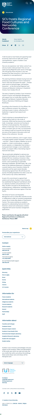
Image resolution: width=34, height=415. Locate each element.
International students (8, 299)
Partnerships (5, 311)
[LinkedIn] (15, 45)
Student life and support (8, 338)
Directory (4, 272)
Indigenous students (7, 302)
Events (4, 279)
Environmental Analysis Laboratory (11, 333)
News (3, 277)
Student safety (6, 341)
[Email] (23, 45)
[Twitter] (12, 45)
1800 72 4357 (5, 254)
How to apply (5, 275)
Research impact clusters (9, 328)
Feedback (5, 378)
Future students (6, 297)
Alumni (4, 309)
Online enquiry (6, 246)
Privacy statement (7, 381)
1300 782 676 (5, 262)
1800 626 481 (5, 250)
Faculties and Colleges (8, 324)
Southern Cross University (10, 400)
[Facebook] (8, 45)
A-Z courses (5, 287)
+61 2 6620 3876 (6, 258)
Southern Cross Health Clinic (10, 331)
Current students (6, 304)
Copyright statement (8, 379)
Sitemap (4, 382)
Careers (4, 284)
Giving (4, 282)
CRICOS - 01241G (17, 403)
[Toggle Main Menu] (31, 3)
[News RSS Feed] (19, 45)
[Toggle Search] (27, 3)
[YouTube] (19, 393)
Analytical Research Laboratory (10, 336)
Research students (7, 306)
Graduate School (6, 326)
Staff (3, 314)
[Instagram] (8, 393)
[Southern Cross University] (7, 4)
